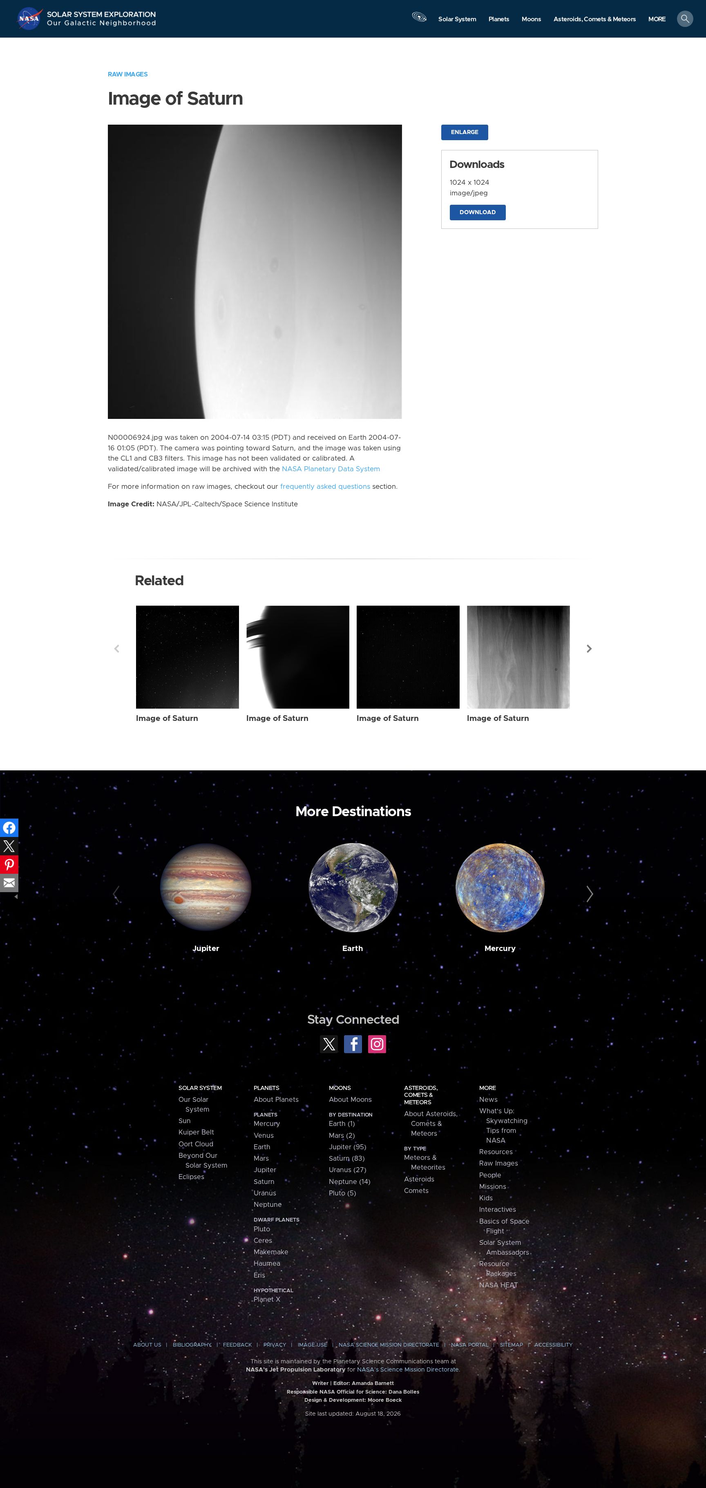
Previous (116, 648)
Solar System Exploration (102, 12)
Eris (259, 1275)
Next (589, 648)
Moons (340, 1088)
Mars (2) (342, 1135)
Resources (496, 1152)
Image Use (312, 1345)
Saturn (264, 1182)
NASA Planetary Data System (331, 469)
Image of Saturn (167, 718)
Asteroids (419, 1179)
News (488, 1099)
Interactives (497, 1209)
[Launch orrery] (419, 21)
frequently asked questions (325, 486)
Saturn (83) (347, 1158)
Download (478, 212)
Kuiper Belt (196, 1132)
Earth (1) (342, 1124)
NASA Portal (470, 1345)
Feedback (237, 1345)
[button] (657, 19)
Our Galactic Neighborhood (102, 24)
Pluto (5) (342, 1193)
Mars (261, 1158)
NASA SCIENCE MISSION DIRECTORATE (389, 1345)
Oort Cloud (196, 1144)
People (490, 1175)
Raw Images (127, 75)
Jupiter (205, 949)
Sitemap (511, 1345)
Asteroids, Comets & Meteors (421, 1095)
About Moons (350, 1099)
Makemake (271, 1252)
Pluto (262, 1229)
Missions (492, 1187)
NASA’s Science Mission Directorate (408, 1370)
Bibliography (192, 1345)
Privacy (275, 1345)
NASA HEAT (498, 1285)
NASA (31, 18)
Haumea (267, 1263)
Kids (486, 1198)
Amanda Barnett (373, 1383)
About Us (147, 1345)
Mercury (500, 949)
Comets (416, 1191)
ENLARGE (464, 132)
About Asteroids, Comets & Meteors (431, 1124)
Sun (185, 1121)
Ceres (263, 1240)
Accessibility (553, 1345)
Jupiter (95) (347, 1147)
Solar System (200, 1088)
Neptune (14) (350, 1182)
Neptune (268, 1205)
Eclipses (191, 1177)
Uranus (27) (347, 1170)
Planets (266, 1088)
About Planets (276, 1099)
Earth (352, 949)
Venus (264, 1135)
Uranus (265, 1193)
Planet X (267, 1299)
